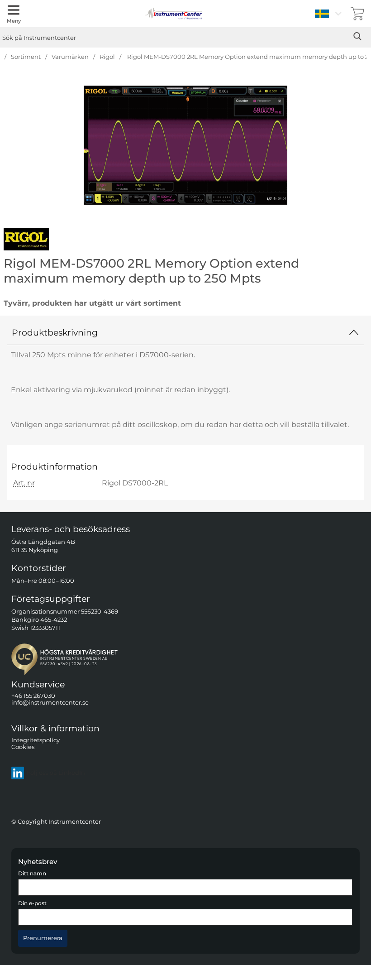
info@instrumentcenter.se (50, 702)
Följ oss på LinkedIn (56, 772)
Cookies (22, 747)
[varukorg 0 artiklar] (357, 13)
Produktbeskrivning (55, 332)
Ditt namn (32, 873)
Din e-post (32, 903)
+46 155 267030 (33, 695)
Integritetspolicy (35, 739)
